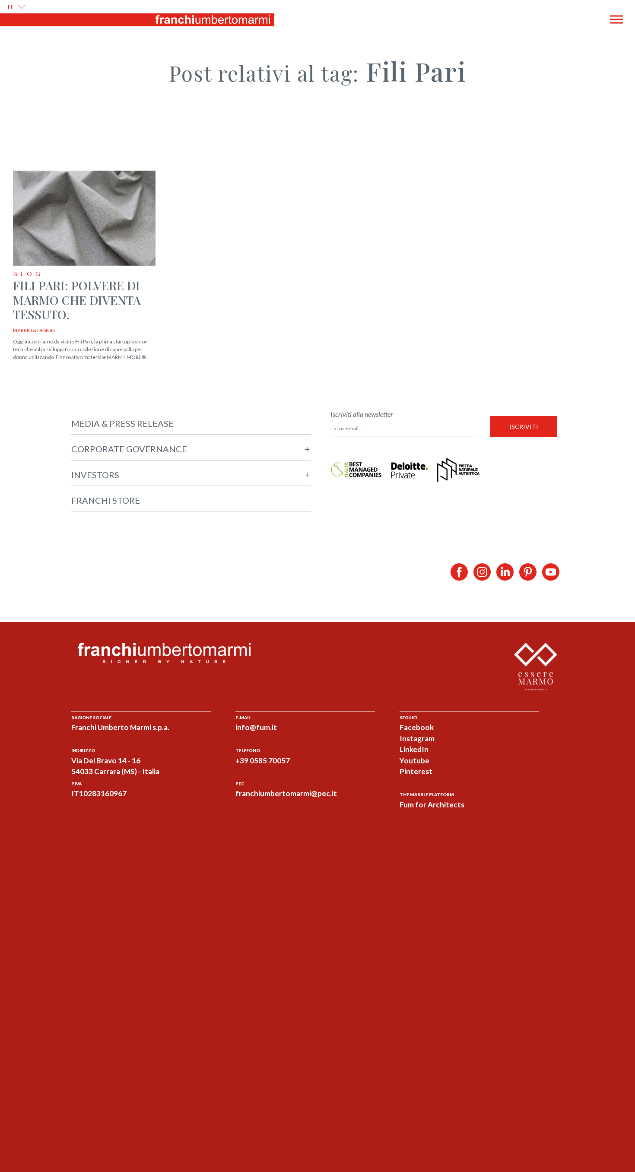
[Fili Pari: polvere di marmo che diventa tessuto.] (84, 219)
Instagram (417, 738)
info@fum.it (256, 727)
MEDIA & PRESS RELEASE (122, 423)
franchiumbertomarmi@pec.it (286, 793)
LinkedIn (414, 749)
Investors (190, 475)
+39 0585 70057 (262, 760)
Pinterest (416, 771)
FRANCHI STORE (105, 500)
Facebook (417, 727)
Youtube (414, 760)
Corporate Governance (190, 449)
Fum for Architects (432, 804)
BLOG (28, 273)
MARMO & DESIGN (34, 330)
